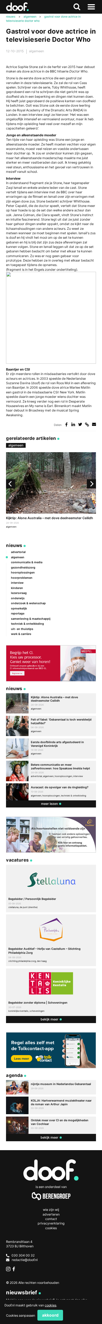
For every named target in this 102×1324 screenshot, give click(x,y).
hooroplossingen (23, 572)
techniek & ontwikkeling (27, 623)
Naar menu (91, 7)
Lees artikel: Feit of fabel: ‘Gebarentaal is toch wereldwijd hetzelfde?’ (51, 726)
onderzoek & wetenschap (28, 603)
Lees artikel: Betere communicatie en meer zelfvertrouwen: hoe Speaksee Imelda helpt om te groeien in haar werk (51, 771)
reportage (17, 613)
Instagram (8, 1269)
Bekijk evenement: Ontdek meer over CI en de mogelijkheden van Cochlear (51, 1125)
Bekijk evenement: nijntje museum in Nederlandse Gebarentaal (51, 1087)
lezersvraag (19, 593)
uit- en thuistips (22, 629)
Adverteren (51, 1214)
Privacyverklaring (51, 1223)
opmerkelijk (19, 608)
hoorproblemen (21, 578)
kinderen (17, 588)
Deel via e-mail (94, 424)
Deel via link (87, 424)
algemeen (36, 51)
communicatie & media (26, 562)
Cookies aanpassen (20, 1315)
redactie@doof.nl (25, 1260)
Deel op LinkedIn (73, 424)
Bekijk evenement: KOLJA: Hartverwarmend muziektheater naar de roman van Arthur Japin (51, 1105)
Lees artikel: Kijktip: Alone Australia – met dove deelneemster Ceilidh (51, 490)
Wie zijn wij (51, 1210)
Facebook (15, 1269)
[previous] (10, 483)
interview (17, 583)
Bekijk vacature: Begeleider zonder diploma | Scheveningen (51, 992)
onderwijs (18, 598)
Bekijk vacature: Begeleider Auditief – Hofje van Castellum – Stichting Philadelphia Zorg (51, 940)
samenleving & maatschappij (30, 619)
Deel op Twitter (80, 424)
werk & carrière (21, 634)
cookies (50, 1305)
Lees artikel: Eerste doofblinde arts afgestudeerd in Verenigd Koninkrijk (51, 748)
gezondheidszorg (23, 567)
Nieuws (14, 545)
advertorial (18, 552)
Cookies (51, 1228)
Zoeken (77, 7)
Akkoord (50, 1315)
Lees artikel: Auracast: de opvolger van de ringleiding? (51, 791)
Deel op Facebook (66, 424)
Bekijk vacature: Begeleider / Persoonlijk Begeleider (51, 888)
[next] (91, 483)
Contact (51, 1219)
